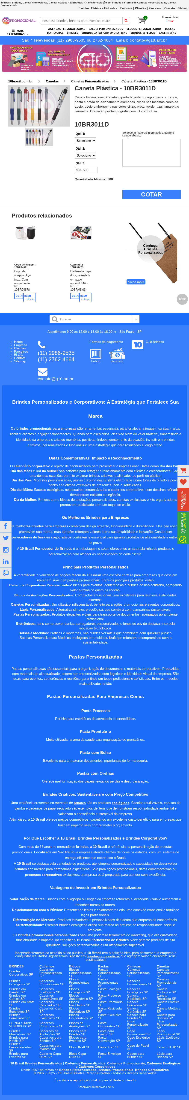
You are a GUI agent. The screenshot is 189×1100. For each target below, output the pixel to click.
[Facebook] (6, 526)
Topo (182, 299)
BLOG (18, 355)
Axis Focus (107, 1087)
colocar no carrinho (29, 303)
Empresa (126, 8)
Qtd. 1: (80, 134)
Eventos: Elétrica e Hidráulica (98, 8)
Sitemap (182, 8)
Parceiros (155, 8)
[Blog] (6, 573)
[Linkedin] (6, 562)
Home (18, 342)
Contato (169, 8)
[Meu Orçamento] (183, 470)
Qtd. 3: (80, 163)
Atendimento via (183, 523)
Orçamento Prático (183, 500)
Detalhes (19, 295)
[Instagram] (6, 550)
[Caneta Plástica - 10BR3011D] (39, 106)
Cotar (151, 194)
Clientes (140, 8)
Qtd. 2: (80, 148)
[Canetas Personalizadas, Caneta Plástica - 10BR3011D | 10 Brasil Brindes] (18, 23)
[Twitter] (6, 538)
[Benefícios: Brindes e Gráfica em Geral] (94, 73)
